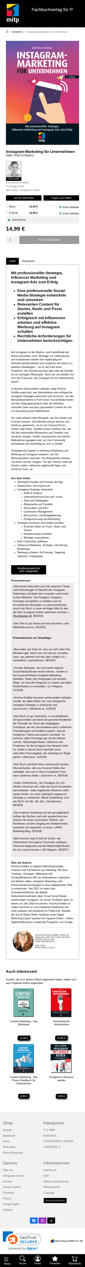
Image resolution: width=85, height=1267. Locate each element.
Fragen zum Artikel (61, 198)
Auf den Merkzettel (24, 198)
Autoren (7, 1181)
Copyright (48, 1192)
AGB (46, 1175)
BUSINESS (17, 32)
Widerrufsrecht (51, 1187)
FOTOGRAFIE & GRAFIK (58, 1141)
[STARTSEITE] (7, 32)
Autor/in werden (12, 1187)
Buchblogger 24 (23, 616)
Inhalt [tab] (12, 261)
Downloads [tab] (28, 261)
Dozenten (8, 1192)
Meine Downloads (13, 1152)
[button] (22, 1241)
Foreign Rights (11, 1204)
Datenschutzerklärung (55, 1181)
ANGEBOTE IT (52, 1147)
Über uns (8, 1170)
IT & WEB (49, 1130)
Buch (12, 206)
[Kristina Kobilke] (13, 171)
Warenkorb (9, 1135)
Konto (6, 1141)
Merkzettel (9, 1147)
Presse (7, 1198)
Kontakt (7, 1130)
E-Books (8, 1210)
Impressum (49, 1170)
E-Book (13, 213)
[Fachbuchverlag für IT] (13, 13)
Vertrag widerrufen (55, 1200)
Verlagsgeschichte (13, 1175)
